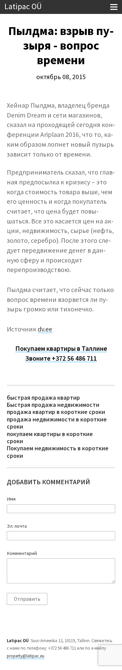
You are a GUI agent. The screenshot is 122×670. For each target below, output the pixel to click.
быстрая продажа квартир (43, 397)
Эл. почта (17, 526)
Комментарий (22, 553)
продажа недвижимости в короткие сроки (57, 423)
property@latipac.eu (25, 656)
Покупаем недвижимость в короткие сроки (57, 452)
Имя (11, 499)
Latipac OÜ (23, 7)
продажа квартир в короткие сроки (56, 411)
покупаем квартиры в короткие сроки (50, 437)
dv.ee (45, 329)
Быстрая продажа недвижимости (53, 404)
